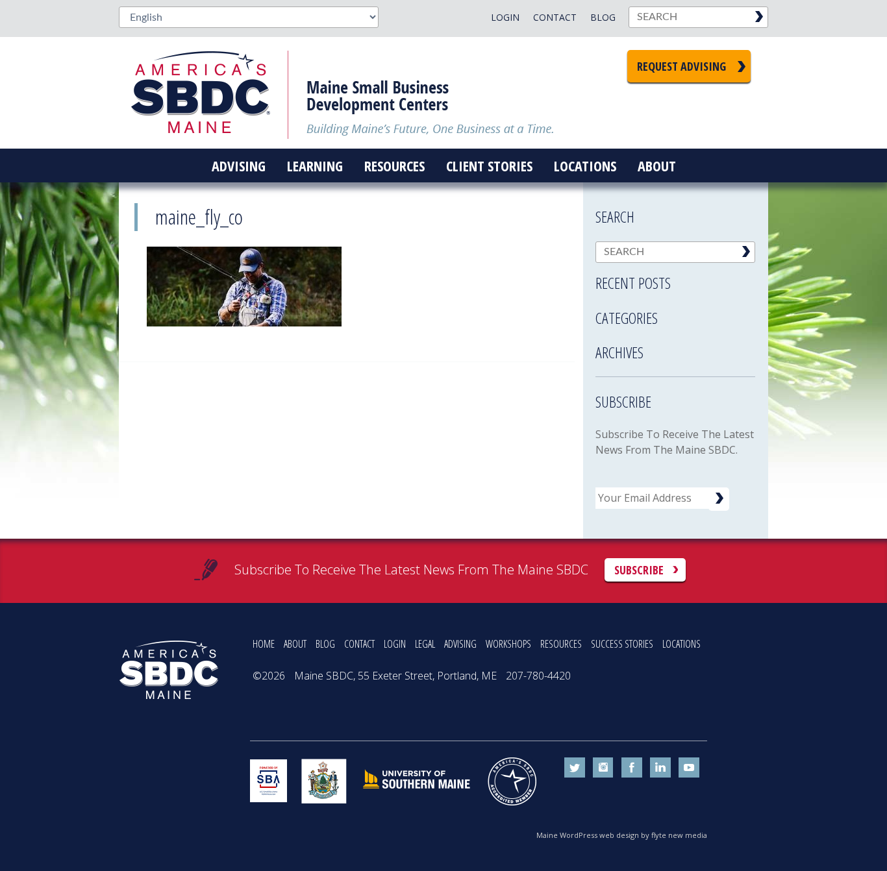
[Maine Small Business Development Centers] (210, 93)
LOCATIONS (681, 644)
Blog (603, 17)
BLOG (325, 644)
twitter (574, 767)
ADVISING (460, 644)
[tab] (675, 279)
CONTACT (359, 644)
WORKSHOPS (508, 644)
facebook (631, 767)
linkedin (660, 767)
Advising (239, 165)
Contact (555, 17)
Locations (585, 165)
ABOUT (295, 644)
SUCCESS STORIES (622, 644)
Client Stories (489, 165)
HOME (264, 644)
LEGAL (425, 644)
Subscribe (639, 570)
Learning (315, 165)
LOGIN (395, 644)
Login (505, 17)
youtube (689, 767)
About (657, 165)
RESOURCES (561, 644)
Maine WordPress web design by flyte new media (621, 835)
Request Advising (681, 66)
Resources (394, 165)
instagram (603, 767)
